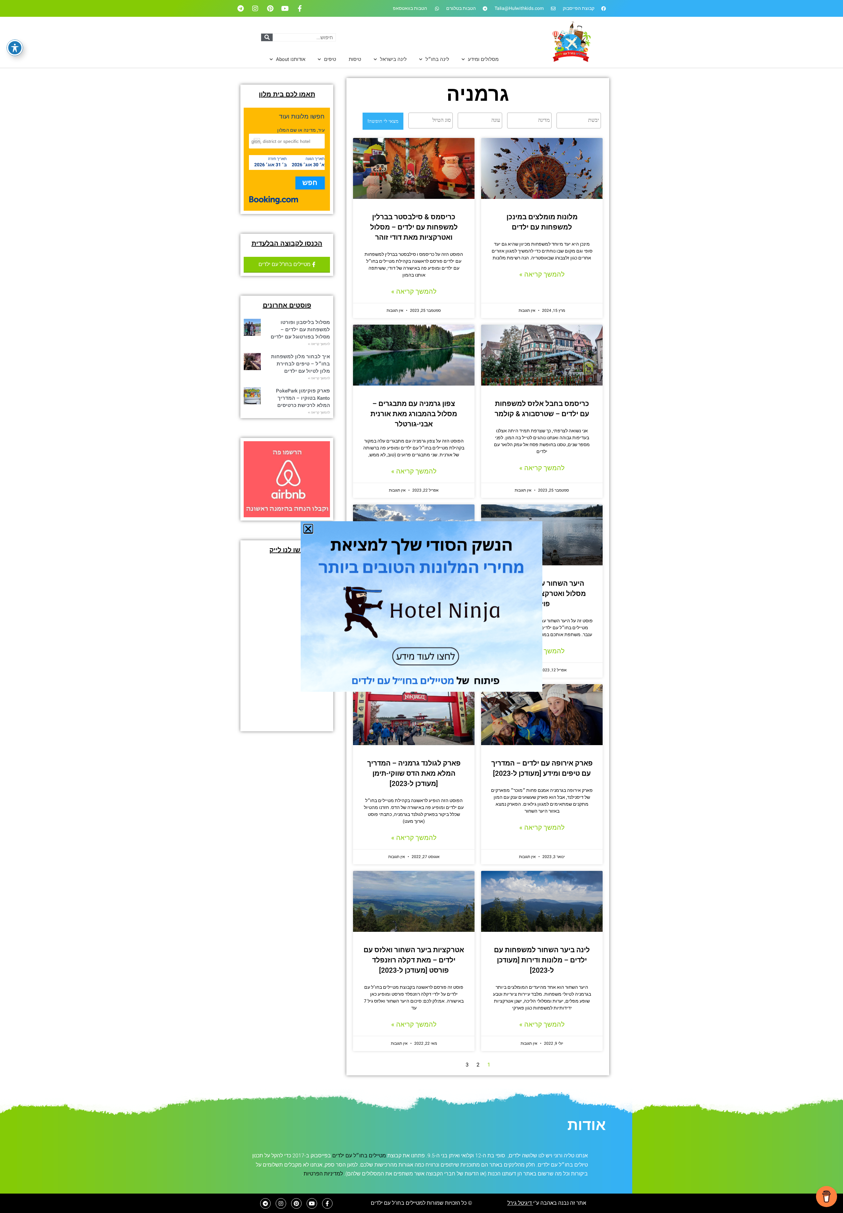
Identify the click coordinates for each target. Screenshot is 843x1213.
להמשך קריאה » (542, 274)
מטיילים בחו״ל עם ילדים (359, 1156)
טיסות (355, 59)
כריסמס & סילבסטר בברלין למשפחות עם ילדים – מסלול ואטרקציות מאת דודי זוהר (414, 227)
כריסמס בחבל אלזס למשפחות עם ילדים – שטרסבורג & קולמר (542, 409)
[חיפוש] (267, 37)
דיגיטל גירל (520, 1203)
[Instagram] (255, 8)
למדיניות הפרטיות (323, 1174)
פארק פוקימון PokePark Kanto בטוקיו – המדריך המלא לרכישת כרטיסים (303, 398)
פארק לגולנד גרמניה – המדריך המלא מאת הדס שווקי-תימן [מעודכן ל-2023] (414, 773)
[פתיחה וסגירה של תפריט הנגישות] (15, 48)
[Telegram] (240, 8)
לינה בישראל (393, 59)
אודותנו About (290, 59)
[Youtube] (284, 8)
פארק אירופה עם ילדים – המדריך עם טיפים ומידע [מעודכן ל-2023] (542, 768)
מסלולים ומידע (483, 59)
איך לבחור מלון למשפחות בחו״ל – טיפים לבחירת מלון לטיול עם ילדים (300, 364)
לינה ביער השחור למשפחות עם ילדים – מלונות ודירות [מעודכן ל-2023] (542, 960)
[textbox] (577, 120)
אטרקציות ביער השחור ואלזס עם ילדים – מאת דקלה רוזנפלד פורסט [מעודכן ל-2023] (414, 960)
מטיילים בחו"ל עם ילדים (397, 1203)
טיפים (330, 59)
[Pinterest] (270, 8)
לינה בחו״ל (437, 59)
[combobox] (579, 120)
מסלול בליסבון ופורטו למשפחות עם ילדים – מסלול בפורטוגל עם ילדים (300, 329)
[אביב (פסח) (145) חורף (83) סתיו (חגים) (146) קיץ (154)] (479, 120)
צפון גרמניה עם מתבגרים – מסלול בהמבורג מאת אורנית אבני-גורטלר (413, 414)
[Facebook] (299, 8)
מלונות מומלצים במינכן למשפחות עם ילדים (542, 222)
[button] (308, 529)
